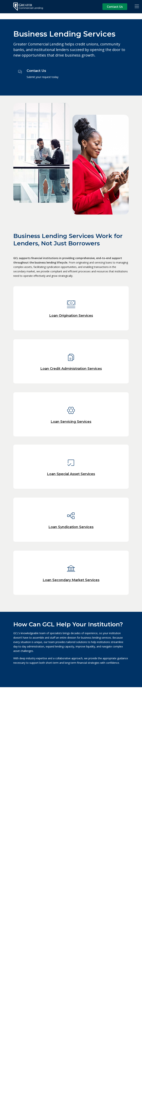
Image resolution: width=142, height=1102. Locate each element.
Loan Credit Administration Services (71, 369)
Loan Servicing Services (71, 422)
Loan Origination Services (71, 316)
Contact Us (115, 7)
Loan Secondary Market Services (71, 580)
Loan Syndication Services (71, 527)
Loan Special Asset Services (71, 474)
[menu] (137, 6)
